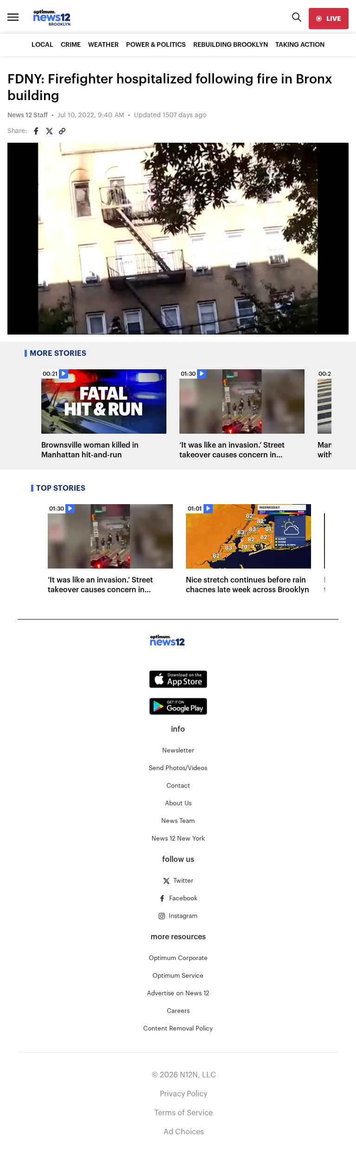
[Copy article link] (62, 131)
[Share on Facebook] (36, 131)
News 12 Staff (27, 115)
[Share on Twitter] (49, 131)
